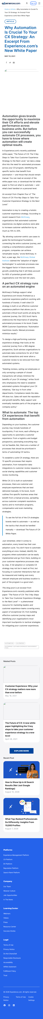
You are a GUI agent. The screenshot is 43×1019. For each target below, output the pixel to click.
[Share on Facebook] (6, 63)
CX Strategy (20, 643)
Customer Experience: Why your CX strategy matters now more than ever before (21, 689)
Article (13, 9)
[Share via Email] (14, 63)
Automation (9, 643)
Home (7, 9)
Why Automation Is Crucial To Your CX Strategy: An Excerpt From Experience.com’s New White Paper (21, 39)
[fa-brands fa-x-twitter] (9, 1005)
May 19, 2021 (10, 56)
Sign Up (33, 3)
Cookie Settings (31, 998)
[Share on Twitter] (10, 63)
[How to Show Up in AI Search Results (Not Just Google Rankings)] (21, 769)
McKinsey (25, 217)
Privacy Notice (6, 998)
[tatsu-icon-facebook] (4, 1005)
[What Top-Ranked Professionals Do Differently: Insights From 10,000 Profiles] (21, 806)
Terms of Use (21, 997)
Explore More (21, 751)
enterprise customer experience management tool (21, 647)
